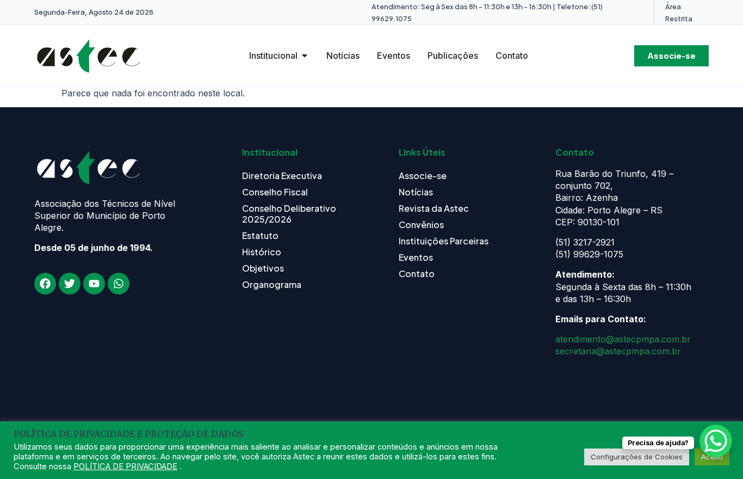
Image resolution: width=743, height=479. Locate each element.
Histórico (261, 251)
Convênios (421, 224)
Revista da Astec (434, 208)
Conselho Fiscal (275, 192)
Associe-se (423, 175)
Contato (417, 273)
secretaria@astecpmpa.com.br (618, 351)
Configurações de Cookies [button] (637, 456)
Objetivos (263, 268)
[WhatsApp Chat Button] (715, 441)
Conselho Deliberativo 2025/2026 (289, 213)
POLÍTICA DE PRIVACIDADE (125, 466)
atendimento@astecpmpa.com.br (623, 339)
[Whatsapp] (118, 283)
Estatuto (260, 235)
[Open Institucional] (304, 55)
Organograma (271, 284)
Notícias (416, 192)
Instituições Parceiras (443, 241)
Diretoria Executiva (282, 175)
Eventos (416, 257)
